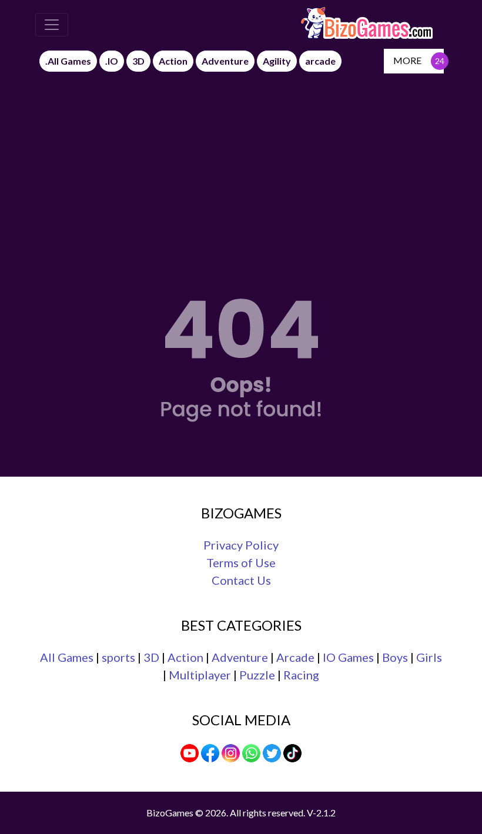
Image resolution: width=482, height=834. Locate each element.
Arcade (295, 657)
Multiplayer (200, 675)
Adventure (240, 657)
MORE (407, 60)
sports (118, 657)
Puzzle (257, 675)
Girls (429, 657)
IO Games (348, 657)
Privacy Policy (241, 545)
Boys (395, 657)
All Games (66, 657)
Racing (301, 675)
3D (151, 657)
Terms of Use (241, 562)
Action (185, 657)
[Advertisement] (241, 161)
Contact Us (241, 580)
